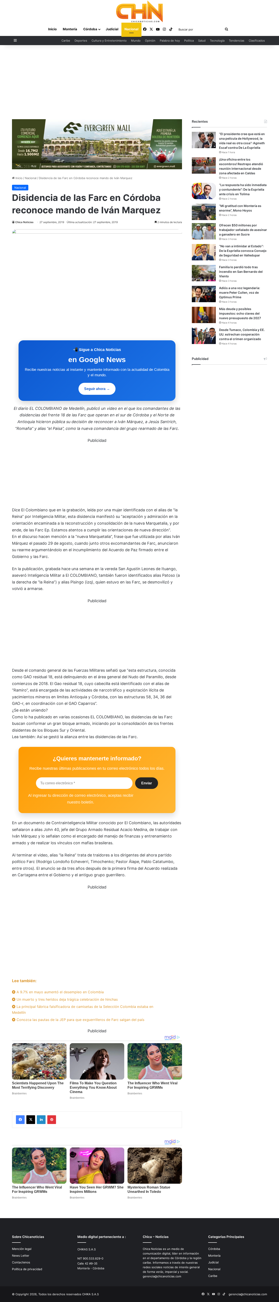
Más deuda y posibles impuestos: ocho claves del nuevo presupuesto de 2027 (240, 313)
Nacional (131, 29)
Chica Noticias (24, 222)
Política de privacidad (27, 1269)
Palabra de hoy (170, 40)
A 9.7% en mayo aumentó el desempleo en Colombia (59, 992)
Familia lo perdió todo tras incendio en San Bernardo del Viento (241, 271)
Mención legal (21, 1249)
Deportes (81, 40)
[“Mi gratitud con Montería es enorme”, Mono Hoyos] (204, 212)
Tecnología (217, 40)
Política (189, 40)
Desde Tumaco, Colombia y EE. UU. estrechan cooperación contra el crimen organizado (242, 334)
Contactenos (21, 1262)
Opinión (150, 40)
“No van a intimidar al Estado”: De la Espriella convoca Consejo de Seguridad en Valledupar (243, 250)
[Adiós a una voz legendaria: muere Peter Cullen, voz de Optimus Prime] (204, 294)
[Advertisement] (139, 82)
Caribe (65, 40)
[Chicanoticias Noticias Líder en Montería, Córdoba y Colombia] (139, 11)
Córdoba (90, 29)
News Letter (20, 1255)
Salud (202, 40)
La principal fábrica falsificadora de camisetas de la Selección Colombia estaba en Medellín (82, 1009)
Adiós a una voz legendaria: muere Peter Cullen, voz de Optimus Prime (239, 292)
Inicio (52, 29)
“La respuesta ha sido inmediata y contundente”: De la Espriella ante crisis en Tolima (243, 189)
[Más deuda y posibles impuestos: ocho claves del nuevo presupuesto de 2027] (204, 315)
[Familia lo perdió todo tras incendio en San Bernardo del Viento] (204, 273)
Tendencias (236, 40)
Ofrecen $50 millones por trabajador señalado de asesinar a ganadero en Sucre (243, 229)
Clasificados (257, 40)
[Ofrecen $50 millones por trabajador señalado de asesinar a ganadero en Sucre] (204, 231)
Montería (70, 29)
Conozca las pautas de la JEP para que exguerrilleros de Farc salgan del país (79, 1019)
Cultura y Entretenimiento (109, 40)
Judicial (112, 29)
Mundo (136, 40)
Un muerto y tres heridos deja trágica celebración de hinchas (66, 999)
